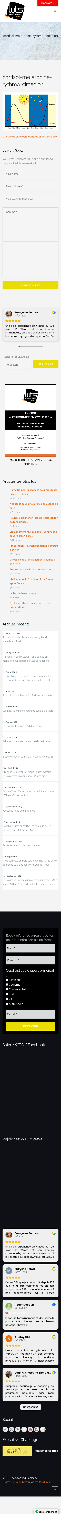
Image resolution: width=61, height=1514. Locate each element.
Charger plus (30, 1407)
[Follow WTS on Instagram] (36, 1429)
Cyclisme (14, 984)
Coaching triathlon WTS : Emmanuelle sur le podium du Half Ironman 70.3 (27, 828)
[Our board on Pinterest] (18, 1429)
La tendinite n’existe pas (24, 593)
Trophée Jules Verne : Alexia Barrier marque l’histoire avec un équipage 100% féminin (27, 774)
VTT (11, 999)
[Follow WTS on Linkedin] (24, 1429)
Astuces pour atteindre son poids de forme (26, 741)
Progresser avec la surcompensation (31, 569)
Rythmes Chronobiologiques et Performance (31, 136)
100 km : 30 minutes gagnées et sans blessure (28, 710)
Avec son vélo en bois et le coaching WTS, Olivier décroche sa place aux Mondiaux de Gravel (30, 862)
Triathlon (14, 980)
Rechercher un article (16, 357)
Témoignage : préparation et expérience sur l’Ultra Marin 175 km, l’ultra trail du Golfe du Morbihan (30, 882)
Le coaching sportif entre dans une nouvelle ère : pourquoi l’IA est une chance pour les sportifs (29, 678)
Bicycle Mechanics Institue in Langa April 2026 (28, 756)
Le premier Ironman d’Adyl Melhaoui (23, 726)
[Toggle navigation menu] (55, 10)
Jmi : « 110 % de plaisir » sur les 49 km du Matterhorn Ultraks (25, 639)
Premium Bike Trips (45, 1451)
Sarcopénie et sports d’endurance (21, 845)
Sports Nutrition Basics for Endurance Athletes (28, 695)
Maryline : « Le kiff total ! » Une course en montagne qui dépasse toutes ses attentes (26, 658)
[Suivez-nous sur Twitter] (11, 1429)
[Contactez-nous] (43, 1429)
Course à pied (17, 989)
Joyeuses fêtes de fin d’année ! (19, 810)
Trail (11, 994)
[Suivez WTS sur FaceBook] (5, 1429)
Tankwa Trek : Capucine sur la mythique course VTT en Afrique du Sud (28, 793)
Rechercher (45, 364)
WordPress (44, 1482)
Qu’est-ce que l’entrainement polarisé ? (32, 559)
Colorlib (19, 1482)
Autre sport (15, 1004)
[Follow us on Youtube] (30, 1429)
